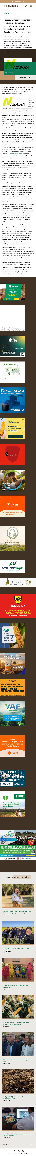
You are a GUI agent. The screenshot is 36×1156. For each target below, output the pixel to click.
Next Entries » (30, 1145)
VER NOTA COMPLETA (23, 77)
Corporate (6, 13)
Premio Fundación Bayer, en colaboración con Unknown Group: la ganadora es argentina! (17, 912)
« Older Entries (6, 1145)
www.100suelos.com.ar (16, 153)
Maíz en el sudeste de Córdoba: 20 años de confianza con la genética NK (16, 1023)
